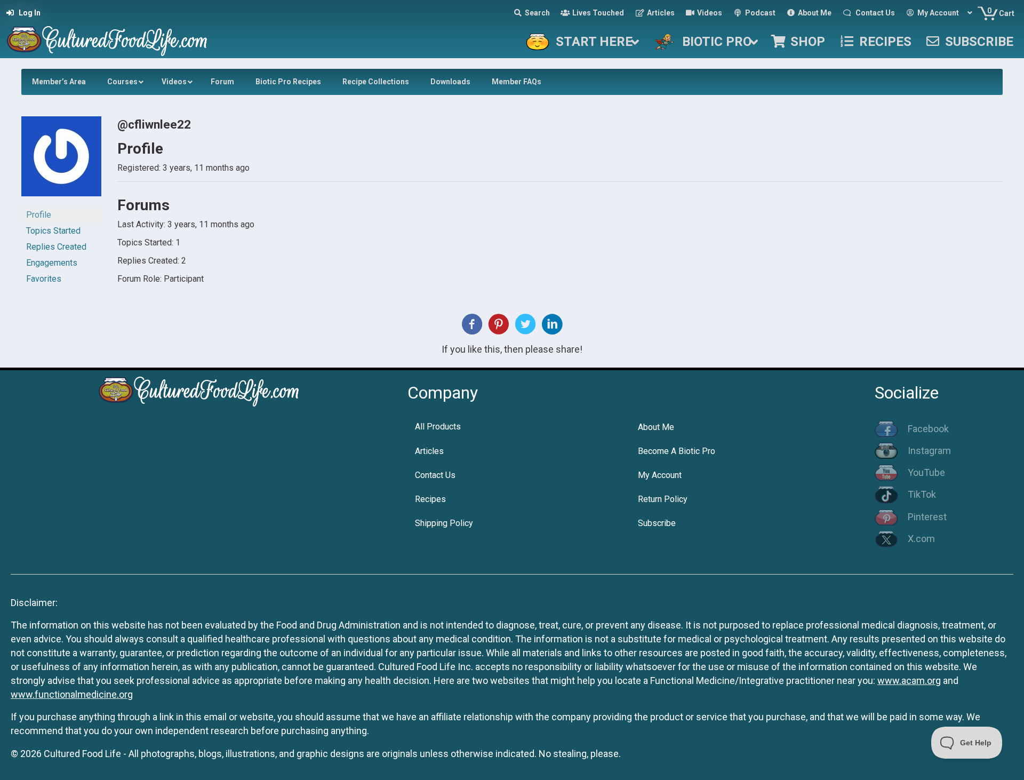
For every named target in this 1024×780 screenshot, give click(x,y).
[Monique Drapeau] (61, 161)
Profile (38, 215)
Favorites (43, 279)
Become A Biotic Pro (676, 451)
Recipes (430, 499)
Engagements (51, 263)
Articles (429, 451)
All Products (438, 426)
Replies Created (56, 247)
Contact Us (435, 475)
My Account (660, 475)
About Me (656, 427)
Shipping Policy (444, 523)
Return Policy (662, 499)
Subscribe (657, 523)
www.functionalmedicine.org (72, 694)
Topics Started (53, 231)
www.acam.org (909, 680)
